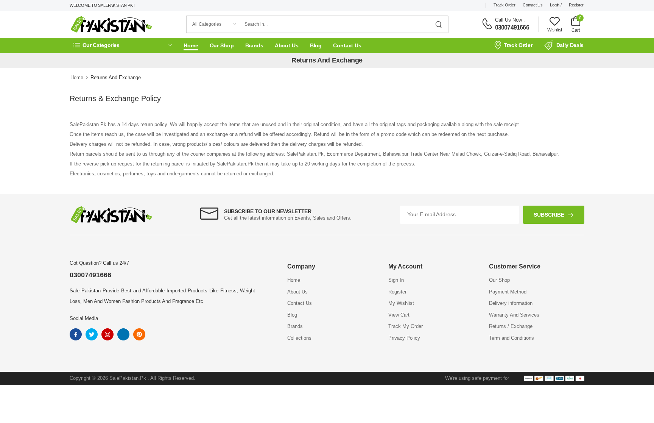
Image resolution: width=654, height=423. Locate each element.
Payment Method (507, 292)
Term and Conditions (511, 338)
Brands (254, 45)
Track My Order (405, 326)
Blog (316, 45)
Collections (299, 338)
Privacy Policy (404, 338)
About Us (287, 45)
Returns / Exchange (511, 326)
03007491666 (512, 27)
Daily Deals (570, 45)
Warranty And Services (514, 315)
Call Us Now (508, 20)
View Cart (399, 315)
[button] (123, 45)
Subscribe (549, 215)
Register (576, 5)
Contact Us (532, 5)
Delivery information (511, 303)
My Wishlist (401, 303)
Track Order (504, 5)
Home (191, 45)
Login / (555, 5)
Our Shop (222, 45)
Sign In (396, 280)
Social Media (84, 318)
